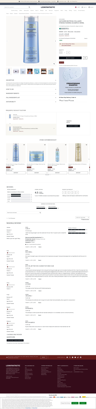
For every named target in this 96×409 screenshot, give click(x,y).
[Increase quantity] (68, 52)
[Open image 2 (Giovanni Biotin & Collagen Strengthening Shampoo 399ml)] (23, 71)
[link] (84, 7)
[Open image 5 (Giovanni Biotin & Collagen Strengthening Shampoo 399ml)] (44, 71)
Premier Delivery (28, 377)
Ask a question (77, 31)
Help (26, 367)
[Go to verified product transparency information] (64, 29)
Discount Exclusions (28, 370)
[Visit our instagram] (72, 357)
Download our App (28, 369)
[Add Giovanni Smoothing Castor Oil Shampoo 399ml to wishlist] (86, 144)
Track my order (28, 378)
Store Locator (76, 367)
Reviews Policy (44, 374)
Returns (26, 371)
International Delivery (29, 374)
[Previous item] (7, 159)
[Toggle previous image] (7, 41)
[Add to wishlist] (85, 58)
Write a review (70, 31)
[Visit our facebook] (67, 357)
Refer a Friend (60, 382)
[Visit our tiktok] (78, 357)
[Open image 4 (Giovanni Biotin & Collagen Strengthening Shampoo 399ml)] (37, 71)
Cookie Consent (9, 376)
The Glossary (59, 369)
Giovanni (15, 13)
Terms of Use (34, 407)
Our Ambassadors (60, 377)
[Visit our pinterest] (80, 357)
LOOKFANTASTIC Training (78, 371)
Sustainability (43, 373)
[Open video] (16, 71)
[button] (73, 29)
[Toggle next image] (55, 41)
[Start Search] (29, 7)
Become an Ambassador (62, 385)
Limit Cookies (75, 403)
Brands (11, 13)
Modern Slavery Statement (46, 371)
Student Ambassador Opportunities (64, 386)
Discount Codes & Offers (62, 374)
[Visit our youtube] (75, 357)
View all (85, 38)
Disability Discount (60, 375)
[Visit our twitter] (70, 357)
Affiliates (59, 378)
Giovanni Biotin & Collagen (24, 13)
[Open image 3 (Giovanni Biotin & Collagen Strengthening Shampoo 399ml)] (30, 71)
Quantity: (61, 50)
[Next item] (89, 159)
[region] (48, 403)
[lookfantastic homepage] (48, 7)
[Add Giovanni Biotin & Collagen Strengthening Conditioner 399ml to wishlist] (24, 144)
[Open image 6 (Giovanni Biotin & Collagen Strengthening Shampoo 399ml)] (51, 71)
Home (7, 13)
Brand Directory (60, 370)
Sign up (43, 357)
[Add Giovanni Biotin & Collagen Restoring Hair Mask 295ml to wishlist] (45, 144)
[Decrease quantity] (61, 52)
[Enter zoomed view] (54, 63)
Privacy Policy (43, 369)
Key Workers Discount (61, 384)
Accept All (83, 403)
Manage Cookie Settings (65, 403)
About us (59, 367)
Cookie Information (44, 370)
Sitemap (59, 381)
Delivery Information (29, 373)
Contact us (27, 375)
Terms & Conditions (45, 367)
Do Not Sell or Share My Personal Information (12, 378)
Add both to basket (73, 125)
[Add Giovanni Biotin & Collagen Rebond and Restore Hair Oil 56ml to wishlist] (65, 144)
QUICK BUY (16, 172)
